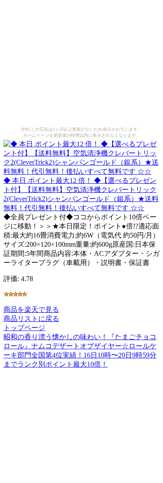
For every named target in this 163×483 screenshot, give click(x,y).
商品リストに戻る (31, 318)
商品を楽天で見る (31, 309)
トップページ (24, 327)
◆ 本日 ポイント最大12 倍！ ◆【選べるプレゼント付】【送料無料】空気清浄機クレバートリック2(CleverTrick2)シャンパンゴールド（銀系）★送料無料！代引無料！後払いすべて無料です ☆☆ (81, 194)
